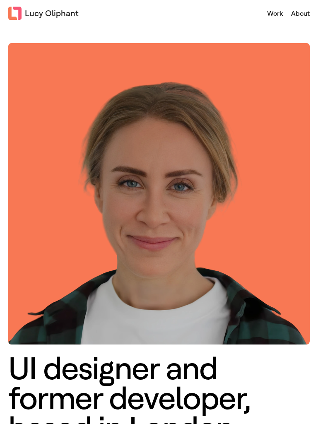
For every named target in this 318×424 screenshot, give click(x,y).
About (300, 13)
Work (275, 13)
